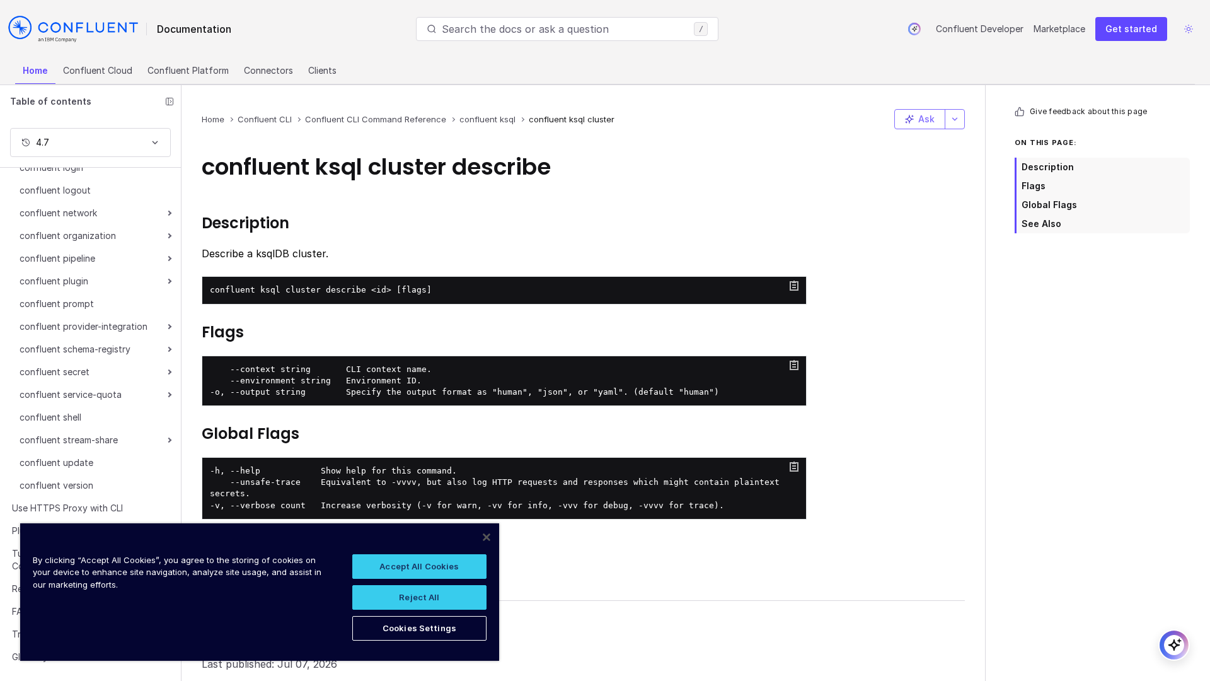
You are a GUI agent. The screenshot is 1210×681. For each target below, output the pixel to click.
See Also (1041, 223)
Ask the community (264, 623)
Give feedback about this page (1088, 111)
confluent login (51, 167)
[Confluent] (73, 29)
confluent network (58, 212)
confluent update (56, 462)
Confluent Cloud (97, 70)
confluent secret (54, 371)
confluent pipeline (57, 258)
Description (1048, 166)
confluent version (56, 485)
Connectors (268, 70)
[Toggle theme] (1188, 29)
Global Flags (1049, 204)
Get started (1131, 28)
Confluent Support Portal (280, 643)
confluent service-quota (71, 394)
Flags (1034, 185)
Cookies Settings (419, 628)
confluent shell (50, 417)
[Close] (486, 537)
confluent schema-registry (75, 349)
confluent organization (68, 235)
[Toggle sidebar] (169, 101)
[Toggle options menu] (954, 119)
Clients (322, 70)
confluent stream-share (69, 439)
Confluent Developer (979, 28)
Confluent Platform (188, 70)
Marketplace (1059, 28)
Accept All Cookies (419, 566)
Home (35, 70)
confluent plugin (54, 281)
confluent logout (55, 190)
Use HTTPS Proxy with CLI (67, 508)
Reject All (419, 597)
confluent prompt (57, 303)
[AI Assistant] (914, 29)
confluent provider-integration (83, 326)
